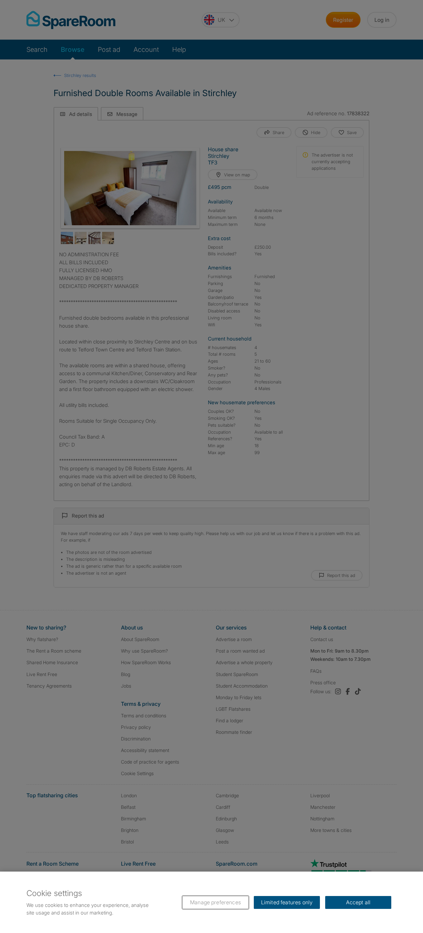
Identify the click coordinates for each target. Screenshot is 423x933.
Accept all (358, 902)
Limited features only (287, 902)
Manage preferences (215, 902)
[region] (211, 902)
